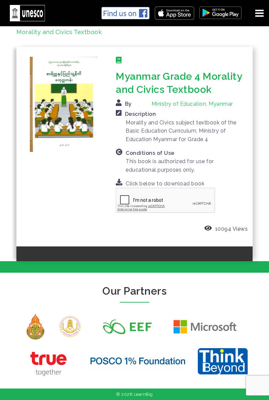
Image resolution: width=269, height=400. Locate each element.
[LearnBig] (25, 12)
